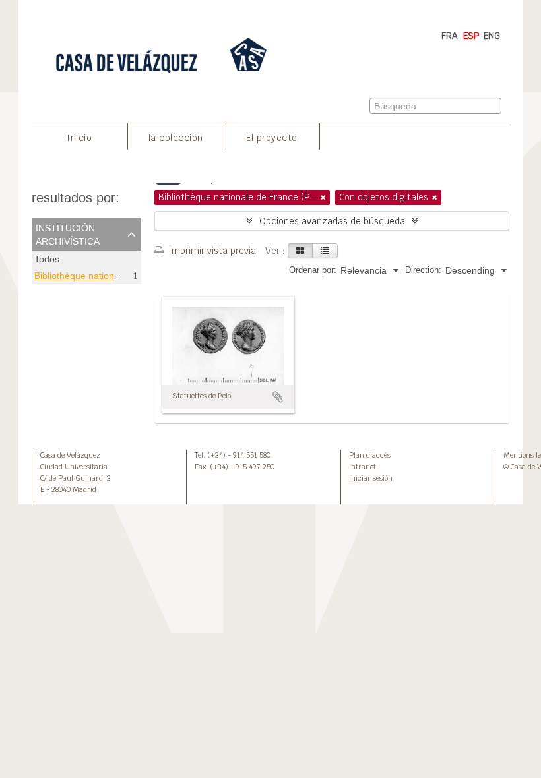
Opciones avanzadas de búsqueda (332, 221)
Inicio (79, 138)
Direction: (423, 270)
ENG (492, 36)
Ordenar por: (312, 270)
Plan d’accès (370, 455)
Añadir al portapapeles (277, 397)
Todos (46, 259)
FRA (449, 36)
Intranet (362, 466)
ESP (471, 36)
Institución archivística (68, 233)
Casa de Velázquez (70, 455)
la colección (175, 138)
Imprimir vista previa (211, 250)
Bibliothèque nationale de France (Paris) (118, 275)
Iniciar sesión (371, 478)
